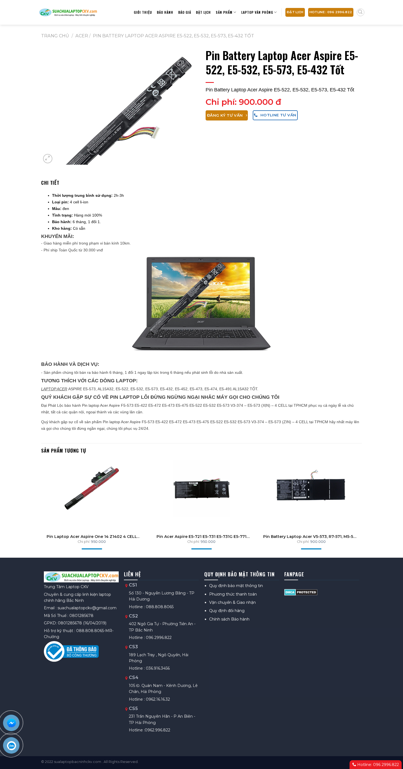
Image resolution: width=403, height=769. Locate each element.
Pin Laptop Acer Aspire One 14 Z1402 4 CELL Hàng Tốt (92, 536)
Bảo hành (165, 12)
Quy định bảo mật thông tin (236, 585)
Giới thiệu (143, 12)
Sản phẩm (224, 12)
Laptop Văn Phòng (257, 12)
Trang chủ (55, 35)
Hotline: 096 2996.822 (377, 764)
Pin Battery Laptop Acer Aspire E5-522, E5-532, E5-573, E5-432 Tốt (173, 35)
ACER (81, 35)
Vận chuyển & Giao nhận (232, 602)
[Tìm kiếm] (360, 12)
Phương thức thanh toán (233, 594)
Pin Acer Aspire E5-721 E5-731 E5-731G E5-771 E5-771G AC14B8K (201, 536)
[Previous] (50, 500)
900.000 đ (260, 102)
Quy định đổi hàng (227, 610)
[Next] (352, 500)
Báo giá (184, 12)
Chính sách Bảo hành (229, 619)
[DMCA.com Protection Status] (300, 591)
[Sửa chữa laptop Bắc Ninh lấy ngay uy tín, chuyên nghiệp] (67, 12)
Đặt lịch (203, 12)
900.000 (318, 542)
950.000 (98, 542)
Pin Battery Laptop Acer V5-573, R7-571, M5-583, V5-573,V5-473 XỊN (311, 536)
